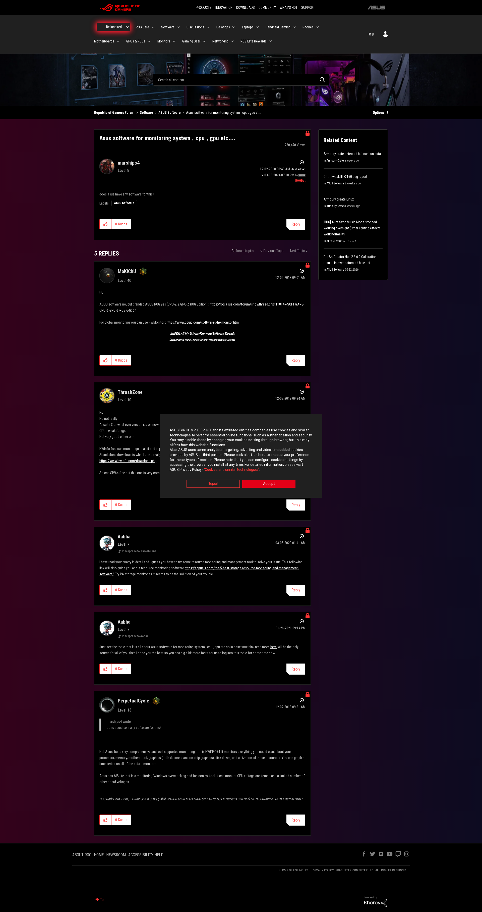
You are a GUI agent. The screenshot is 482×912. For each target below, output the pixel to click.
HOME (99, 854)
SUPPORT (308, 8)
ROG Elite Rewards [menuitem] (253, 41)
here (273, 647)
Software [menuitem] (167, 27)
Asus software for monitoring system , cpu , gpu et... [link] (223, 113)
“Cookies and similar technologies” (231, 470)
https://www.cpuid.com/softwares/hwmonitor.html (203, 322)
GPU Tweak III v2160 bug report (345, 177)
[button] (105, 224)
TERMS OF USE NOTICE (294, 870)
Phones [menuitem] (308, 27)
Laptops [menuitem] (248, 27)
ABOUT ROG (81, 854)
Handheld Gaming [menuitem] (278, 27)
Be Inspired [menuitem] (114, 27)
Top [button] (102, 900)
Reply (295, 224)
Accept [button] (269, 484)
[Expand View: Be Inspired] (127, 27)
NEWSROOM (116, 854)
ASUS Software (169, 113)
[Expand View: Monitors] (173, 41)
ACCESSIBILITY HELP (145, 854)
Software (146, 113)
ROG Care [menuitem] (142, 27)
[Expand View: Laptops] (257, 27)
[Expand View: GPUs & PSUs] (149, 41)
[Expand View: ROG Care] (152, 27)
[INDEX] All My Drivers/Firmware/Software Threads (202, 333)
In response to (139, 551)
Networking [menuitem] (220, 41)
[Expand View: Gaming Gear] (204, 41)
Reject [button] (213, 484)
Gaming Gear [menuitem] (191, 41)
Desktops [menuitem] (223, 27)
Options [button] (379, 113)
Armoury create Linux (339, 199)
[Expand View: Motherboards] (117, 41)
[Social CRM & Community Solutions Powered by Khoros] (375, 901)
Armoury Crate (335, 160)
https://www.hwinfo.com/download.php (127, 461)
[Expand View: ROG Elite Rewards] (270, 41)
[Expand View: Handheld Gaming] (294, 27)
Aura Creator (334, 241)
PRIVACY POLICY (323, 870)
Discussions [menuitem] (195, 27)
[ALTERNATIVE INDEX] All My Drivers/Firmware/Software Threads (202, 339)
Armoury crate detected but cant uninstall (353, 154)
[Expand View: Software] (178, 27)
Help (371, 34)
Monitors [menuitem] (163, 41)
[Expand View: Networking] (232, 41)
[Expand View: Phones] (317, 27)
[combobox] (241, 80)
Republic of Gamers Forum (114, 113)
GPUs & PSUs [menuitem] (135, 41)
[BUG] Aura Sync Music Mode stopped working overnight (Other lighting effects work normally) (352, 228)
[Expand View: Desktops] (233, 27)
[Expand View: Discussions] (208, 27)
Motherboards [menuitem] (104, 41)
